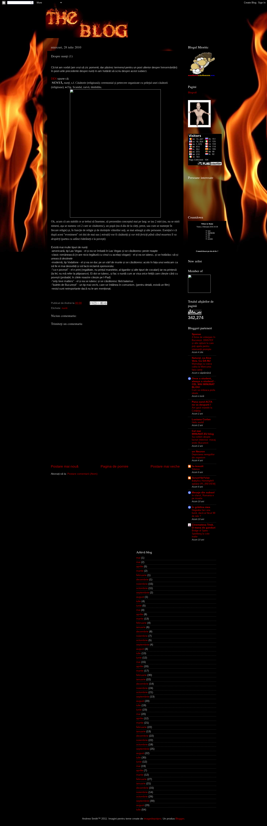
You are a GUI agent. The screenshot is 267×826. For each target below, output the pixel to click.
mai (138, 557)
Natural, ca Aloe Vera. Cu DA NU (201, 359)
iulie (138, 601)
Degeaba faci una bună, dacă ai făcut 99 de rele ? (203, 513)
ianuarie (140, 627)
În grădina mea (201, 507)
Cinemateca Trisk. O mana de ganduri (203, 526)
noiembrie (142, 584)
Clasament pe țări (198, 168)
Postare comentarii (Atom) (82, 473)
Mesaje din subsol (203, 492)
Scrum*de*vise (201, 477)
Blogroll (192, 92)
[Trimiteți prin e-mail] (91, 303)
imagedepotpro (152, 818)
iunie (139, 605)
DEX (54, 78)
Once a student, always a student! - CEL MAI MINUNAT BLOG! (203, 383)
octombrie (142, 588)
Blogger (179, 818)
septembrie (142, 592)
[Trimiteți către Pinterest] (105, 303)
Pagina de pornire (114, 466)
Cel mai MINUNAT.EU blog (203, 432)
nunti (64, 308)
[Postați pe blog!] (95, 303)
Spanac (196, 334)
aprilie (139, 566)
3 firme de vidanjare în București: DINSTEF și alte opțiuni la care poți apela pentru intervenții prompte (203, 343)
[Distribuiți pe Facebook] (102, 303)
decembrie (142, 579)
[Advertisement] (115, 436)
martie (139, 570)
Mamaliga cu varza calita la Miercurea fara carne (202, 366)
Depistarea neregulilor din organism (203, 456)
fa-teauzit (197, 466)
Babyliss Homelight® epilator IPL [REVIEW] (203, 482)
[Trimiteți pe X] (98, 303)
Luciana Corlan (201, 419)
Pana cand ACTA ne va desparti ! (202, 403)
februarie (141, 575)
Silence (196, 469)
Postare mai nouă (64, 466)
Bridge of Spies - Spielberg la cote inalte (200, 533)
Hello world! (198, 422)
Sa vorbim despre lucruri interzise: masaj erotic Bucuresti (204, 439)
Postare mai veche (165, 466)
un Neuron (198, 451)
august (140, 597)
